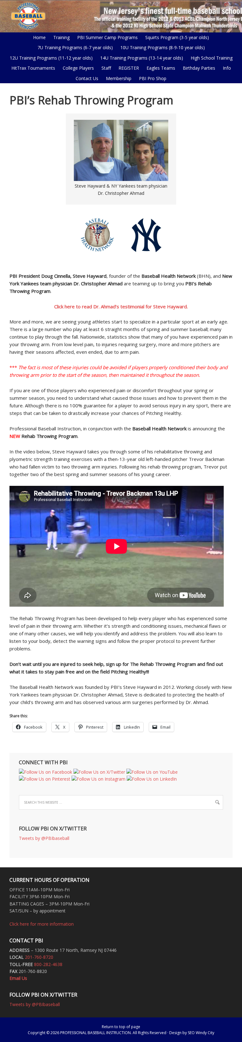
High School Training (210, 58)
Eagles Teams (159, 68)
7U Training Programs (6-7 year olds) (75, 47)
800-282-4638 (48, 964)
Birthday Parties (199, 68)
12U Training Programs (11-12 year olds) (50, 58)
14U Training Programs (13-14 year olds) (140, 58)
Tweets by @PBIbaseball (44, 838)
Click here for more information (41, 924)
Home (39, 37)
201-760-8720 (39, 957)
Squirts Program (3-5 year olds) (177, 37)
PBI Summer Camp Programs (106, 37)
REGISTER (128, 68)
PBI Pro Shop (151, 78)
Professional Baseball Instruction (121, 16)
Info (225, 68)
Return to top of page (121, 1026)
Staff (106, 68)
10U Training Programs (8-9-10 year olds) (161, 47)
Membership (118, 78)
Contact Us (87, 78)
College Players (78, 68)
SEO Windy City (201, 1032)
